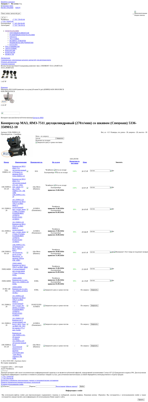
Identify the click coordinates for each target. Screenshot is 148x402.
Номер (6, 162)
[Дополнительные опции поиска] (140, 13)
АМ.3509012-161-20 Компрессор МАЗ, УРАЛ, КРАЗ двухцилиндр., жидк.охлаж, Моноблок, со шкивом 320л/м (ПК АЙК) (18, 252)
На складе (56, 162)
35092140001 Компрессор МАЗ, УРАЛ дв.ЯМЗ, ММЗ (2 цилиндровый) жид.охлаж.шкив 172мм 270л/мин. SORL (20, 269)
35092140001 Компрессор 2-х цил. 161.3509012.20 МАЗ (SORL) (20, 290)
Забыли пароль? (71, 386)
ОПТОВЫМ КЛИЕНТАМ (19, 33)
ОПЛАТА (13, 37)
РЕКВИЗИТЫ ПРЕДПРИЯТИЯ (21, 43)
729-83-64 (18, 19)
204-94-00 (18, 23)
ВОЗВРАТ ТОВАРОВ (18, 41)
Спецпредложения (8, 64)
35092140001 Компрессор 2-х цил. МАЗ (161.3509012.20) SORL (20, 281)
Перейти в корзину (8, 2)
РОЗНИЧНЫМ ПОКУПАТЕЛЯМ (22, 35)
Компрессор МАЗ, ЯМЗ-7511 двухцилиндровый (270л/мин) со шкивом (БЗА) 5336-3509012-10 (19, 171)
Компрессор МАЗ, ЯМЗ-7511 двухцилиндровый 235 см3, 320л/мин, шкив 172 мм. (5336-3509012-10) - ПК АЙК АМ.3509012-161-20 (19, 188)
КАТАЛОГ (14, 44)
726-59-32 (18, 25)
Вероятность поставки (75, 162)
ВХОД (17, 8)
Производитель (36, 162)
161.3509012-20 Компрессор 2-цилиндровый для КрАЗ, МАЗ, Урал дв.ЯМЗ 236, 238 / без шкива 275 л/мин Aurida (19, 324)
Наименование (21, 162)
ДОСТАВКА (14, 39)
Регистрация (60, 386)
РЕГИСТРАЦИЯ (7, 8)
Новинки (4, 87)
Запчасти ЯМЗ (38, 118)
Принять (141, 399)
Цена (85, 162)
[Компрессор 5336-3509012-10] (17, 157)
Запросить (59, 138)
